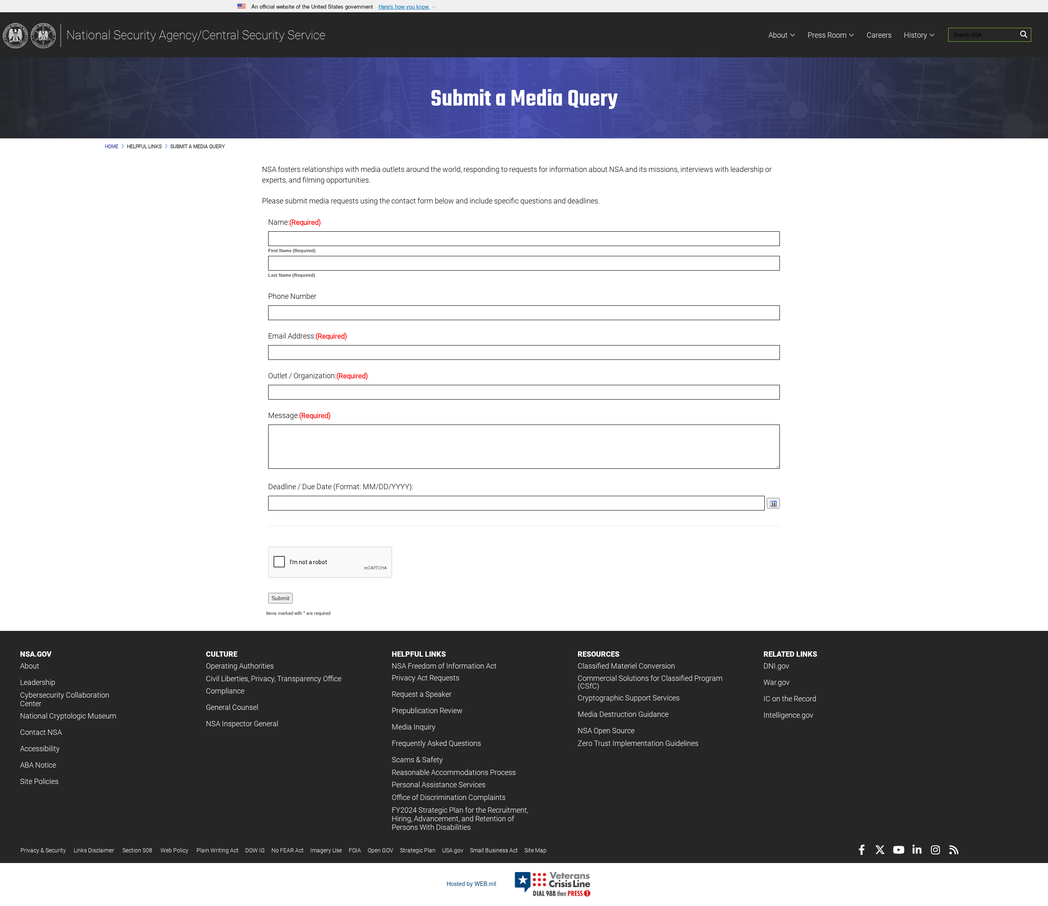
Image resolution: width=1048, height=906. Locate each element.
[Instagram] (935, 851)
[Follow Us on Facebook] (861, 851)
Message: (299, 415)
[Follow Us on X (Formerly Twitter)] (880, 851)
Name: (294, 222)
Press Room (827, 35)
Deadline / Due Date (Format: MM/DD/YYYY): (340, 486)
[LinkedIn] (917, 851)
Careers (879, 35)
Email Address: (307, 336)
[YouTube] (898, 851)
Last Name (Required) (291, 275)
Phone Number (292, 296)
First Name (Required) (292, 250)
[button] (408, 6)
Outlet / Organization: (318, 375)
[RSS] (953, 851)
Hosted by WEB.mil (471, 883)
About (778, 35)
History (915, 35)
